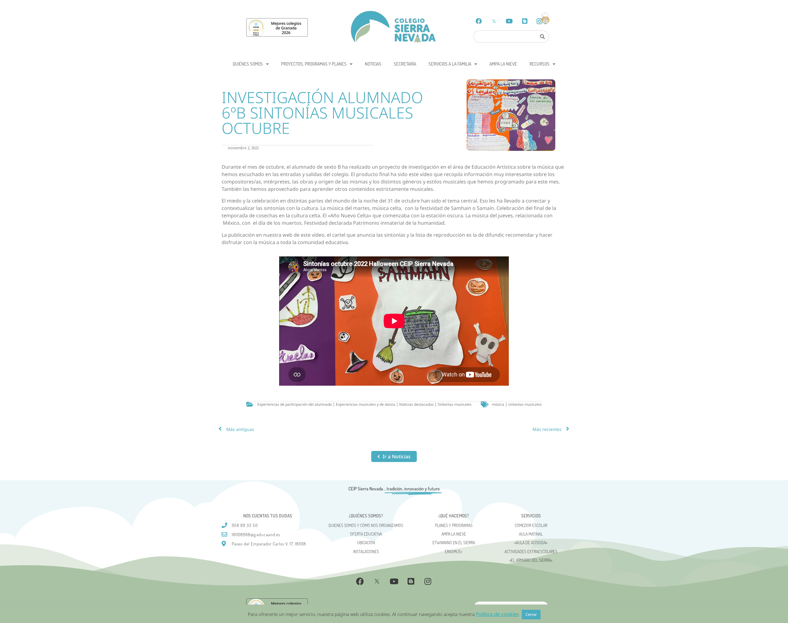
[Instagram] (428, 581)
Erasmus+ (454, 551)
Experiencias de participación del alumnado (294, 404)
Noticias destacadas (416, 404)
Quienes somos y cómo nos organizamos (365, 525)
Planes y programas (453, 525)
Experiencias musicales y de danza (365, 404)
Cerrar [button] (531, 614)
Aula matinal (531, 534)
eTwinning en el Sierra (453, 542)
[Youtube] (509, 21)
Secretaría (405, 64)
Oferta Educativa (366, 534)
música (498, 404)
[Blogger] (525, 21)
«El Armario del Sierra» (530, 560)
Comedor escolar (531, 525)
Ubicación (366, 542)
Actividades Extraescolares (531, 551)
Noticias (373, 64)
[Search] (542, 36)
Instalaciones (366, 551)
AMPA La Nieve (503, 64)
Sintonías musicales (455, 404)
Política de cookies (497, 614)
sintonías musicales (525, 404)
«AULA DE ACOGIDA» (530, 542)
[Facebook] (478, 21)
